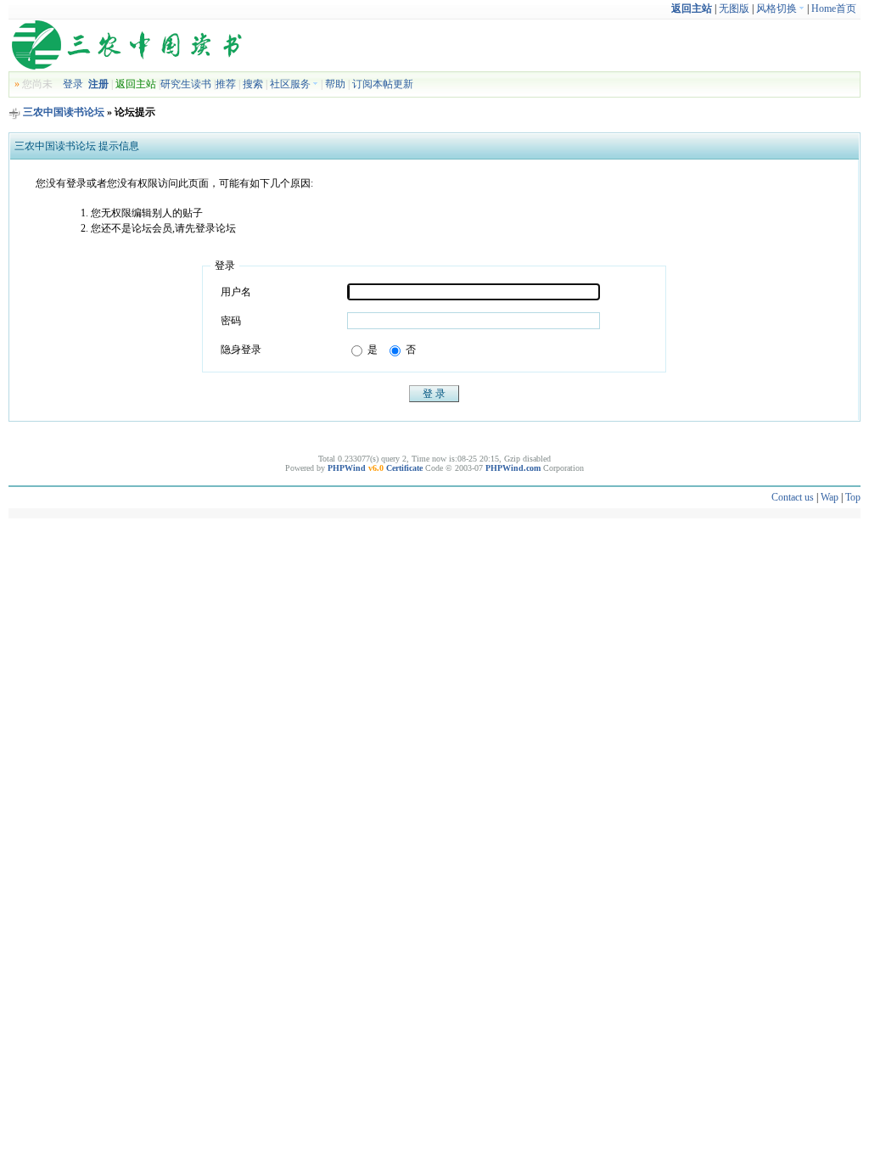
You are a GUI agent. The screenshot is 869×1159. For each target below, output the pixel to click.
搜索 (253, 84)
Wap (829, 497)
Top (853, 497)
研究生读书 (185, 84)
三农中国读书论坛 (63, 112)
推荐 (226, 84)
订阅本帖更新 (382, 84)
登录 (73, 84)
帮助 (335, 84)
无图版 (734, 8)
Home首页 (833, 8)
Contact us (792, 497)
